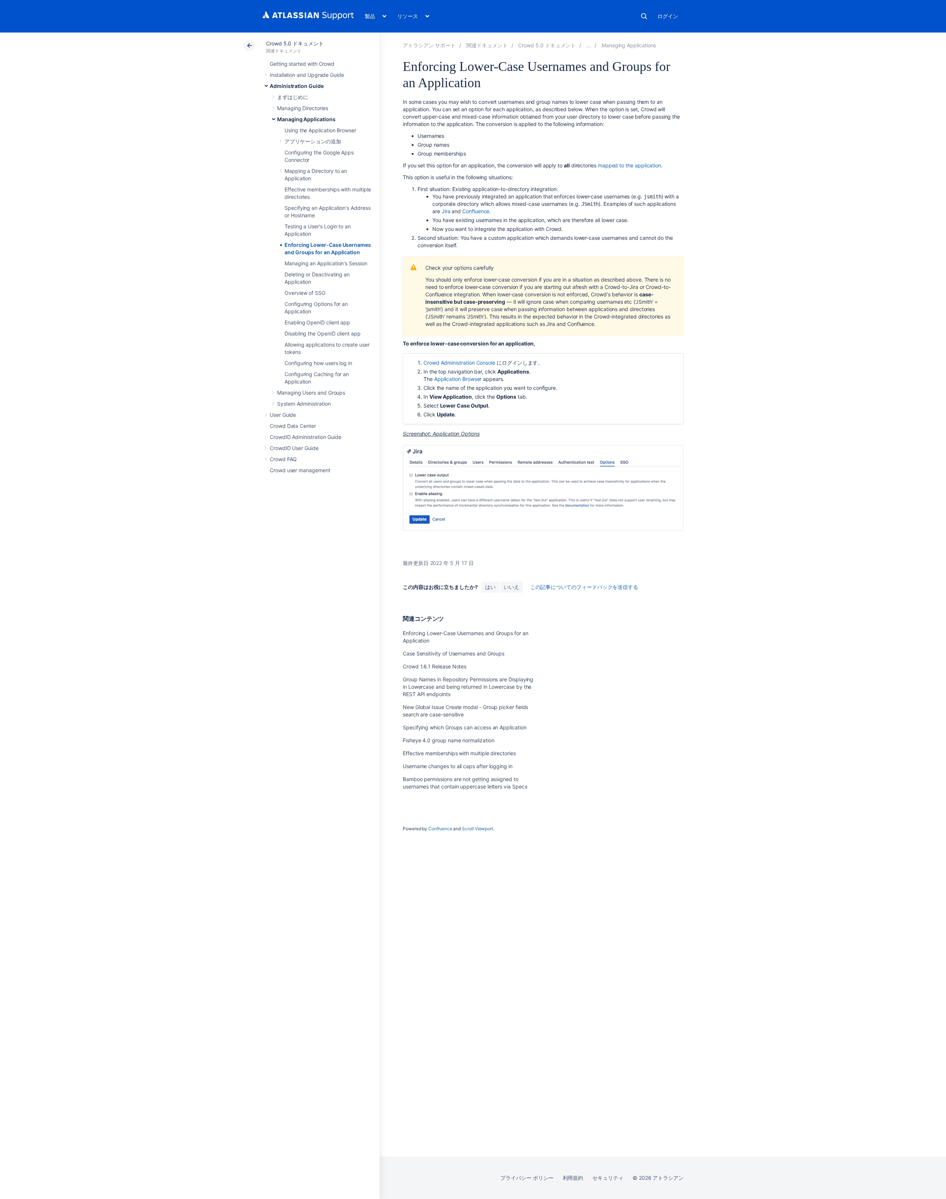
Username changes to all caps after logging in (458, 766)
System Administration (304, 404)
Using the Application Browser (320, 130)
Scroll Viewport (477, 828)
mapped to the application (629, 165)
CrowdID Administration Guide (305, 437)
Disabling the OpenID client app (323, 333)
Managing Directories (302, 108)
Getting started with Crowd (302, 64)
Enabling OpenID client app (317, 322)
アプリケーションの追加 (313, 141)
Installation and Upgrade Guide (307, 75)
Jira (446, 211)
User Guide (283, 415)
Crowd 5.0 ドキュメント (295, 43)
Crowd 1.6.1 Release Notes (434, 666)
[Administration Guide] (588, 45)
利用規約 (573, 1178)
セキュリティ (607, 1178)
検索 (644, 16)
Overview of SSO (305, 293)
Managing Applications (306, 119)
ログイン (667, 16)
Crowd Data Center (293, 426)
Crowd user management (300, 470)
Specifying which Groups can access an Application (465, 727)
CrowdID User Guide (294, 448)
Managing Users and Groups (311, 392)
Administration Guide (297, 86)
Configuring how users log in (318, 363)
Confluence (475, 211)
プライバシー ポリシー (526, 1178)
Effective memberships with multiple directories (459, 753)
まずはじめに (292, 97)
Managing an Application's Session (326, 263)
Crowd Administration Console (459, 363)
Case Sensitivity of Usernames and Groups (453, 653)
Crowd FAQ (283, 459)
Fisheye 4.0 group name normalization (448, 740)
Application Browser (458, 379)
